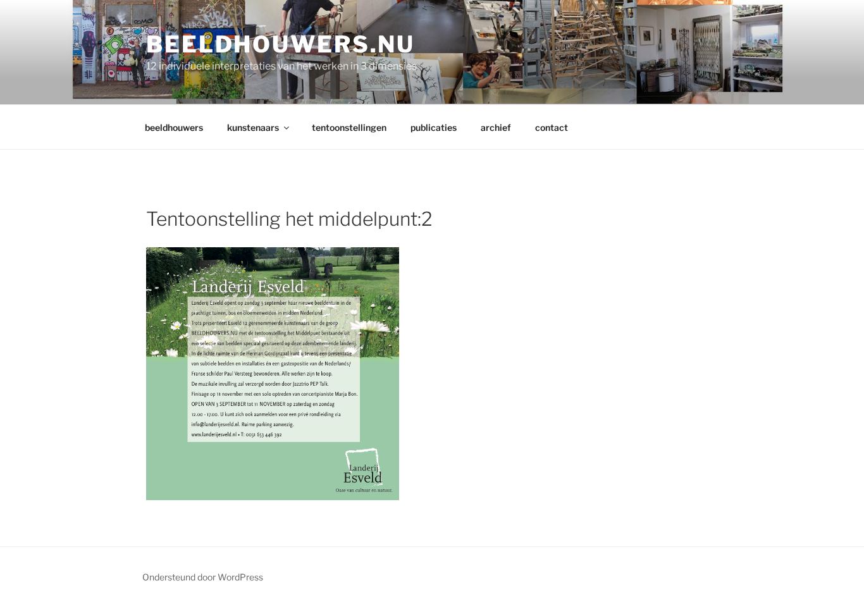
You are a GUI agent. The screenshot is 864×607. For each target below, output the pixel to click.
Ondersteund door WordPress (202, 577)
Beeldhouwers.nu (280, 44)
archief (496, 127)
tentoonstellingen (349, 127)
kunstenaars (253, 127)
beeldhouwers (174, 127)
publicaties (433, 127)
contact (551, 127)
